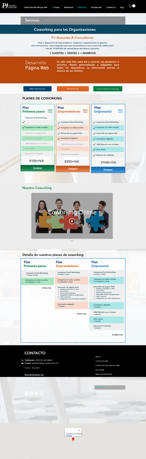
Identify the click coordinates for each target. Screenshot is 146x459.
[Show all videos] (72, 241)
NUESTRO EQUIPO (103, 401)
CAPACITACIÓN (101, 361)
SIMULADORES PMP (103, 374)
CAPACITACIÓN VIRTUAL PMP (107, 365)
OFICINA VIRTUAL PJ (103, 396)
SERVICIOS (99, 387)
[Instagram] (26, 393)
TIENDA (98, 379)
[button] (132, 5)
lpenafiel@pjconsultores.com (45, 363)
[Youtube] (41, 393)
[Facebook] (31, 393)
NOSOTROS (100, 383)
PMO (97, 405)
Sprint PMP (99, 370)
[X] (36, 393)
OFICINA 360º (101, 392)
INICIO (98, 357)
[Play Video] (72, 221)
